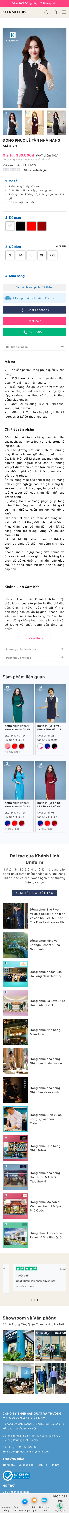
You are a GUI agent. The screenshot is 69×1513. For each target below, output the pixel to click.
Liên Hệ (42, 1464)
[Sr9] (18, 1378)
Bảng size (61, 245)
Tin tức (54, 1464)
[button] (31, 1300)
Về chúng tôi (26, 1464)
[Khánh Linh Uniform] (16, 12)
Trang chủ (9, 1464)
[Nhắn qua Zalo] (44, 1500)
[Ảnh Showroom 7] (50, 1345)
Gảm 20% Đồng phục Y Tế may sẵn (34, 3)
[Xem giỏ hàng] (6, 1500)
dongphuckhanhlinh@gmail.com (30, 1451)
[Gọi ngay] (60, 1506)
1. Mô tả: (11, 181)
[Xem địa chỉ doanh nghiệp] (16, 1500)
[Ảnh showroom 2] (18, 1345)
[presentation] (63, 123)
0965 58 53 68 (26, 1447)
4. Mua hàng (15, 276)
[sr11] (50, 1378)
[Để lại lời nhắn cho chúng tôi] (34, 1500)
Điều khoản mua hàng (16, 1491)
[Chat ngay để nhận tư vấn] (25, 1501)
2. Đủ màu (13, 217)
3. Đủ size (13, 247)
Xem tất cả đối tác (34, 893)
